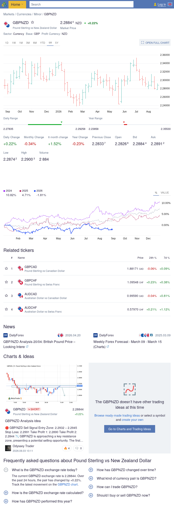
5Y (56, 42)
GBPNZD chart (68, 484)
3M (28, 42)
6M (35, 42)
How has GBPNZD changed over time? (126, 470)
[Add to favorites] (32, 22)
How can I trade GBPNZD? (117, 487)
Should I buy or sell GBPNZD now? (123, 495)
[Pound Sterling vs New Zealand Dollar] (61, 335)
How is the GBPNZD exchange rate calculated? (48, 493)
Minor (38, 14)
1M (21, 42)
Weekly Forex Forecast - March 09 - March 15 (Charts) (127, 344)
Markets (8, 14)
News (9, 326)
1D (6, 42)
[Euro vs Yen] (142, 335)
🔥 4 (67, 448)
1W (14, 42)
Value (165, 192)
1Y (50, 42)
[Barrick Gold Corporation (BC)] (152, 335)
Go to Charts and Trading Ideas (129, 429)
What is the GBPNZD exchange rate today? (44, 470)
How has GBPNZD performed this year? (42, 501)
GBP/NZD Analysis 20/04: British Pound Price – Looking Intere (39, 344)
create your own (132, 419)
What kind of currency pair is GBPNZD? (126, 478)
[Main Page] (4, 4)
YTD (42, 42)
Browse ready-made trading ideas (117, 415)
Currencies (24, 14)
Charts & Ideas (18, 356)
